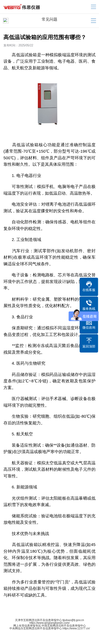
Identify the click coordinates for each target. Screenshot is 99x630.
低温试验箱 (28, 145)
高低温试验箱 (24, 55)
